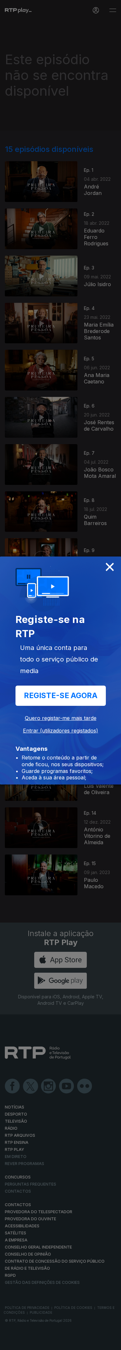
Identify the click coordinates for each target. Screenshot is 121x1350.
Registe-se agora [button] (60, 695)
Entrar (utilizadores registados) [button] (60, 730)
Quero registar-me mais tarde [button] (60, 718)
